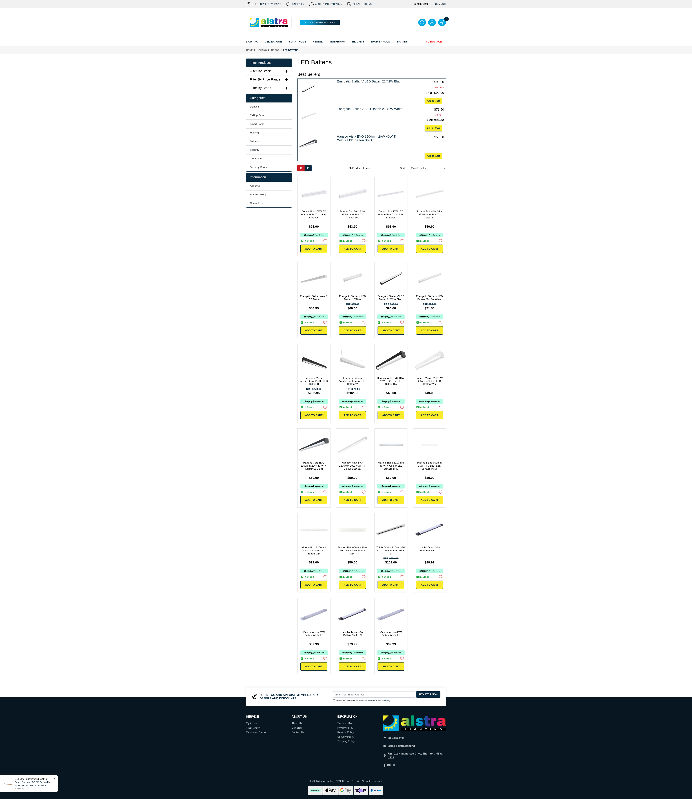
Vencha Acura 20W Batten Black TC (429, 549)
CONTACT (440, 4)
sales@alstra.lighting (401, 745)
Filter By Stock (260, 71)
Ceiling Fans (257, 115)
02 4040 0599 (396, 738)
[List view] (308, 168)
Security (358, 41)
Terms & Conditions (366, 700)
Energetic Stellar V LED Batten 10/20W (352, 298)
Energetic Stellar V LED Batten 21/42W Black (369, 81)
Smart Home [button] (297, 41)
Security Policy (345, 736)
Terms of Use (344, 723)
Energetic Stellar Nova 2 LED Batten (314, 298)
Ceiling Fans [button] (273, 41)
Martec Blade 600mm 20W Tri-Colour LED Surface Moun (429, 465)
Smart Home (257, 123)
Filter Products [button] (260, 62)
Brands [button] (402, 41)
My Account (252, 723)
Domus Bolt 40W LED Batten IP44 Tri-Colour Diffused (391, 214)
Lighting (254, 106)
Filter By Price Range (265, 79)
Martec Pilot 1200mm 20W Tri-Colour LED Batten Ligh (314, 550)
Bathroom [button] (337, 41)
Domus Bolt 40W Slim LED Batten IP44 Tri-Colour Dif (429, 214)
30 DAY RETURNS (362, 4)
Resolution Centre (256, 732)
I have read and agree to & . (363, 700)
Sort (402, 168)
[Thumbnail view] (301, 168)
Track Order (253, 727)
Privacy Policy (384, 700)
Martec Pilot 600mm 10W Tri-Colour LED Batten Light (352, 550)
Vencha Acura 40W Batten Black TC (352, 634)
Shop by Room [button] (381, 41)
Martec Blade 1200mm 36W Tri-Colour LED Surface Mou (391, 465)
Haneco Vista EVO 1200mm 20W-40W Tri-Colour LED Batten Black (367, 138)
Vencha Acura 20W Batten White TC (314, 634)
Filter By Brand (260, 88)
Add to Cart (433, 100)
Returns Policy (258, 194)
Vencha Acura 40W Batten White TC (391, 634)
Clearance (434, 41)
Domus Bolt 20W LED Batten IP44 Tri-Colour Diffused (314, 214)
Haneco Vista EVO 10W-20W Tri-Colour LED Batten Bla (391, 381)
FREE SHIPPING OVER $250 (266, 4)
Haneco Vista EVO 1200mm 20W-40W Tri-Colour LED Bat (314, 465)
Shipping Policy (346, 741)
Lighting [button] (252, 41)
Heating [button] (318, 41)
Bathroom (255, 141)
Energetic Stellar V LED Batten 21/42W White (369, 109)
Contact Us (256, 203)
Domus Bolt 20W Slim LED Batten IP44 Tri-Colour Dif (352, 214)
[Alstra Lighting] (269, 22)
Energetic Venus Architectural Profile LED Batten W (352, 381)
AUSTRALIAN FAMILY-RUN (328, 4)
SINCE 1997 (298, 4)
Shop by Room (258, 167)
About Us (255, 185)
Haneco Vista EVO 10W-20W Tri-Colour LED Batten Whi (429, 381)
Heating (254, 132)
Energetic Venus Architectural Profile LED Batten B (314, 381)
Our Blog (297, 727)
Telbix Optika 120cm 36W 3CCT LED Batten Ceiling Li (390, 550)
